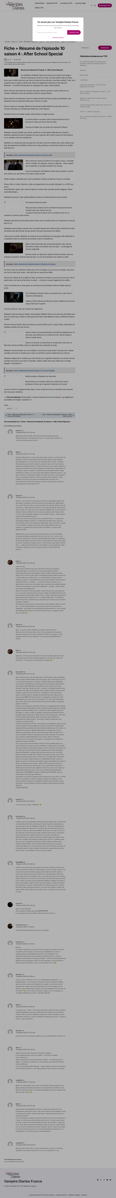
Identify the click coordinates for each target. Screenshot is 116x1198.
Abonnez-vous (74, 32)
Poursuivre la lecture (58, 37)
